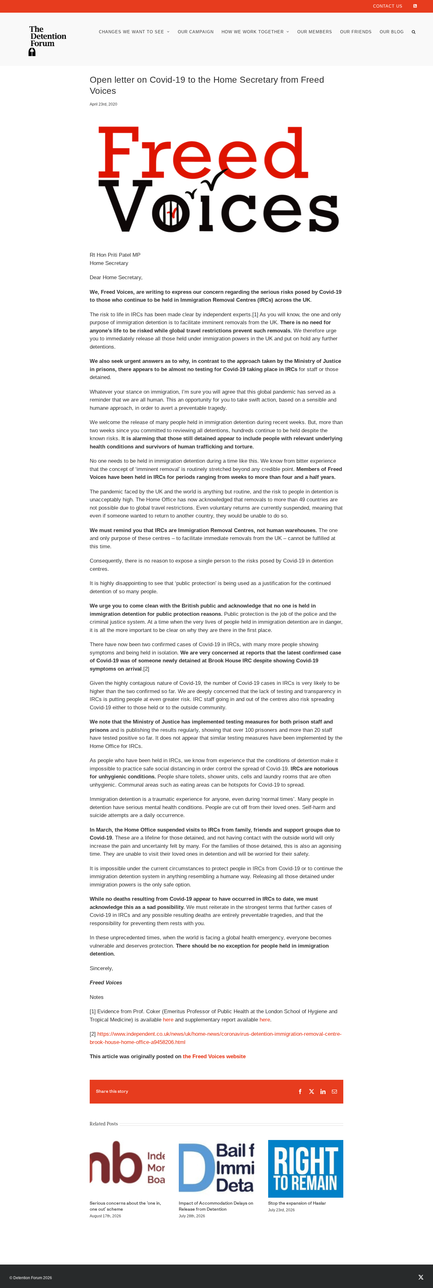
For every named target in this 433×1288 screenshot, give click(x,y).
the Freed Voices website (214, 1056)
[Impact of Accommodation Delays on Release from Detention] (216, 1143)
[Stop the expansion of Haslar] (305, 1143)
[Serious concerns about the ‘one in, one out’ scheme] (127, 1143)
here (168, 1020)
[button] (414, 32)
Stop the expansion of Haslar (297, 1203)
